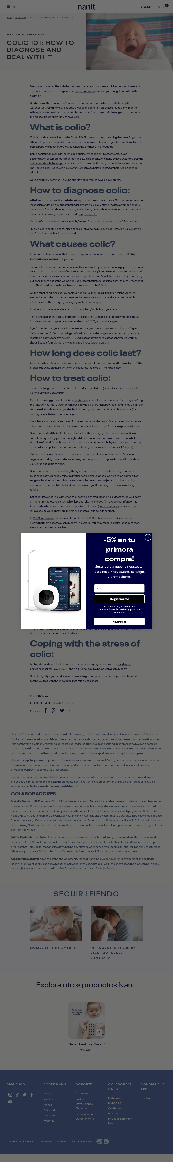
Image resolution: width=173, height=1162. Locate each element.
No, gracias (119, 621)
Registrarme (119, 598)
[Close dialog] (148, 537)
